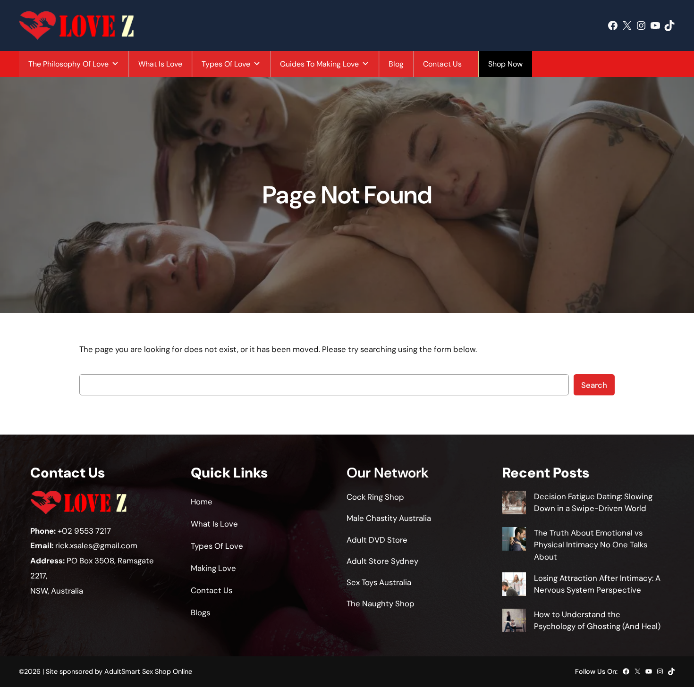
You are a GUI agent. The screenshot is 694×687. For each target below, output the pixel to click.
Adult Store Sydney (382, 561)
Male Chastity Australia (389, 518)
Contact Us (442, 64)
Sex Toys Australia (379, 582)
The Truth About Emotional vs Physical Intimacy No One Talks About (590, 544)
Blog (396, 64)
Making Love (213, 568)
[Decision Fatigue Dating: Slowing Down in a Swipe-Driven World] (514, 504)
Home (201, 501)
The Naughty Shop (381, 603)
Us (227, 590)
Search (594, 385)
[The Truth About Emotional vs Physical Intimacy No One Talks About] (514, 540)
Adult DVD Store (377, 540)
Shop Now (505, 64)
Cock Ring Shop (375, 497)
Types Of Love (226, 64)
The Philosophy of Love (68, 64)
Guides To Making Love (319, 64)
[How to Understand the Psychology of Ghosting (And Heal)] (514, 622)
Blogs (200, 612)
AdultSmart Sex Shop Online (148, 671)
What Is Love (160, 64)
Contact (206, 590)
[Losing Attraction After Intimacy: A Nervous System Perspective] (514, 585)
